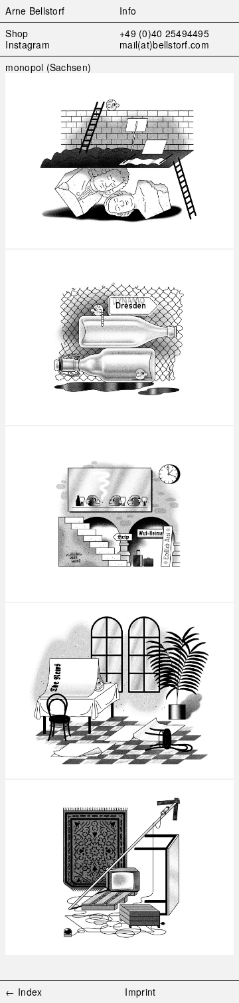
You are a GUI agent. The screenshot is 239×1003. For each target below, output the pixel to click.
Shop (16, 33)
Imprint (140, 991)
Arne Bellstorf (34, 10)
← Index (23, 991)
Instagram (27, 44)
